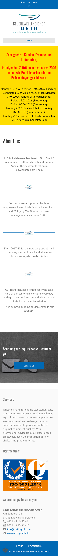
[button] (29, 365)
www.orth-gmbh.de (18, 533)
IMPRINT (19, 546)
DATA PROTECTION (35, 546)
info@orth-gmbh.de (18, 529)
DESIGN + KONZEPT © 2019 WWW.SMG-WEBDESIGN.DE (29, 552)
